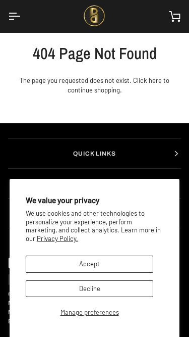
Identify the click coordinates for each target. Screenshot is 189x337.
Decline (89, 288)
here (155, 80)
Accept (89, 264)
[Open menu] (23, 16)
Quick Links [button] (94, 153)
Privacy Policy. (57, 238)
